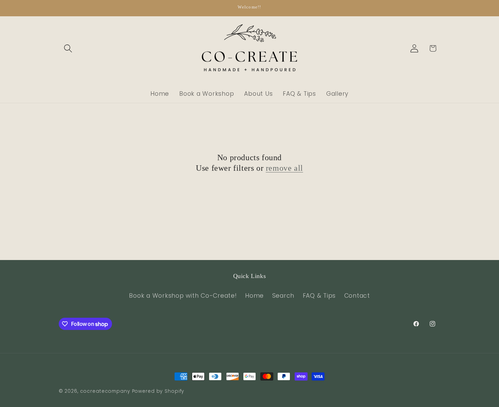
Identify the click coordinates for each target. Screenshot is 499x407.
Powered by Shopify (158, 391)
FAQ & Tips (319, 296)
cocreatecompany (105, 391)
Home (254, 296)
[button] (68, 48)
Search (283, 296)
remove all (284, 168)
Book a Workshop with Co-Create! (183, 296)
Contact (357, 296)
